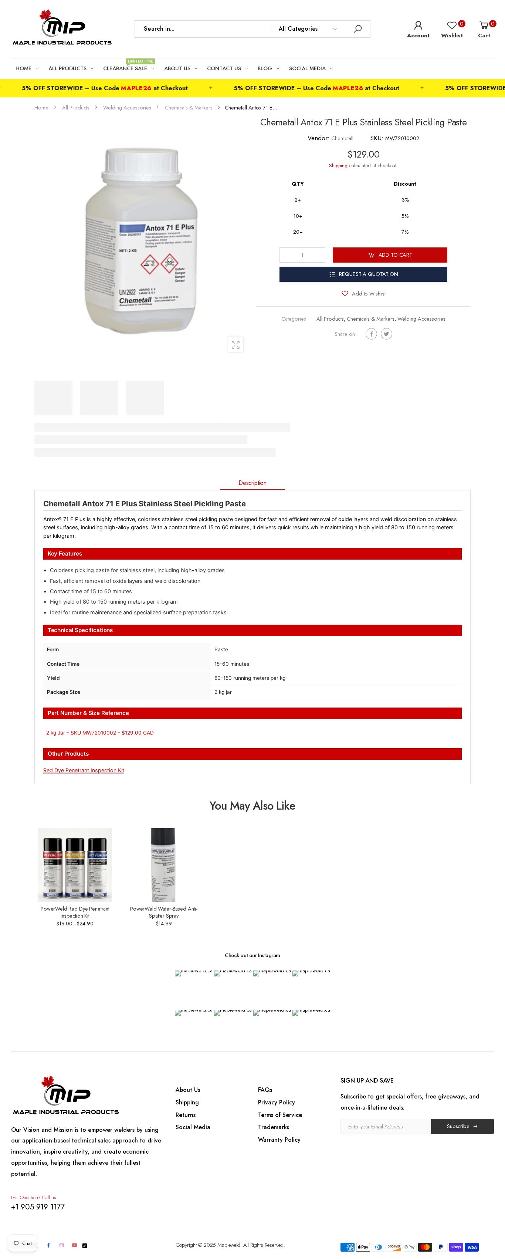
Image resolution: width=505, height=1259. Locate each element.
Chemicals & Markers (370, 319)
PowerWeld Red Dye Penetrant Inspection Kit (75, 912)
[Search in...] (357, 29)
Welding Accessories (421, 319)
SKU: (377, 138)
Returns (186, 1115)
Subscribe (458, 1126)
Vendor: (319, 138)
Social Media (193, 1127)
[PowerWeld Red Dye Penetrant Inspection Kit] (75, 865)
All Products (330, 319)
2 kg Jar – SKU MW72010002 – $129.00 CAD (100, 733)
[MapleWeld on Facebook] (48, 1245)
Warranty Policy (279, 1139)
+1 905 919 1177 (38, 1206)
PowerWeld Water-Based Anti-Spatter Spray (163, 912)
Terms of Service (280, 1115)
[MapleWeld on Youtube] (74, 1245)
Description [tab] (252, 482)
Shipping (338, 165)
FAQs (265, 1090)
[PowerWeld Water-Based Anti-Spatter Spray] (163, 865)
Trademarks (273, 1127)
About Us (188, 1090)
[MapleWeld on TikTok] (84, 1245)
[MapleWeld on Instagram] (61, 1245)
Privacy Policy (276, 1102)
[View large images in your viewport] (235, 344)
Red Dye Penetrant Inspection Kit (83, 770)
